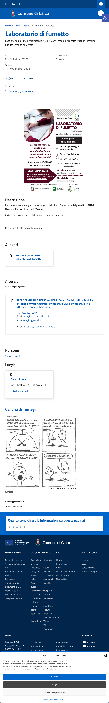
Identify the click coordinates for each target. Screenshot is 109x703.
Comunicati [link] (61, 563)
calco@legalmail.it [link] (31, 320)
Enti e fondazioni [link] (13, 571)
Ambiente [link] (35, 567)
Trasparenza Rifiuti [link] (14, 598)
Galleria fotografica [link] (91, 571)
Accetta (54, 676)
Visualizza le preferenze (54, 692)
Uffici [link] (7, 567)
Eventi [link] (85, 563)
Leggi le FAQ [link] (37, 642)
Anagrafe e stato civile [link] (35, 575)
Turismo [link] (47, 621)
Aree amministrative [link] (15, 563)
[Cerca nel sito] (101, 13)
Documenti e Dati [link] (13, 586)
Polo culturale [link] (19, 379)
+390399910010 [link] (28, 312)
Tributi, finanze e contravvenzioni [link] (51, 613)
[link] (105, 18)
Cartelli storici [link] (88, 567)
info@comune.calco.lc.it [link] (37, 316)
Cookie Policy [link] (48, 699)
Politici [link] (8, 575)
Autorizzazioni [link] (37, 590)
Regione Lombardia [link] (13, 3)
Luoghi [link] (85, 560)
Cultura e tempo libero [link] (35, 605)
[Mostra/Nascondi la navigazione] (3, 13)
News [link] (59, 560)
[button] (104, 655)
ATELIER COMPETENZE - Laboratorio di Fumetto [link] (28, 257)
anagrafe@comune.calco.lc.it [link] (39, 326)
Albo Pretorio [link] (62, 642)
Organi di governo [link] (14, 560)
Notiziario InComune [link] (66, 571)
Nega (54, 684)
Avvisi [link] (59, 567)
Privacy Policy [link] (59, 699)
